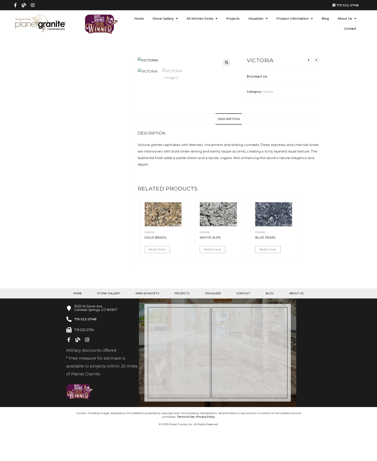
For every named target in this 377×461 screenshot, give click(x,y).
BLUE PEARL (265, 237)
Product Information (292, 19)
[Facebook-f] (15, 5)
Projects (233, 19)
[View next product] (316, 60)
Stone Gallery (163, 19)
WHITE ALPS (210, 237)
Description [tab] (229, 119)
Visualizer (256, 19)
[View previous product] (309, 60)
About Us (345, 19)
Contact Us (258, 76)
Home (139, 19)
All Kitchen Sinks (200, 19)
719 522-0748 (85, 319)
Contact (350, 29)
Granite (268, 91)
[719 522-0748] (69, 319)
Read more (157, 249)
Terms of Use (185, 416)
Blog (325, 19)
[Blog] (24, 5)
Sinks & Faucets (147, 293)
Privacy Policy (205, 416)
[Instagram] (33, 5)
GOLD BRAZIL (155, 237)
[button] (226, 62)
